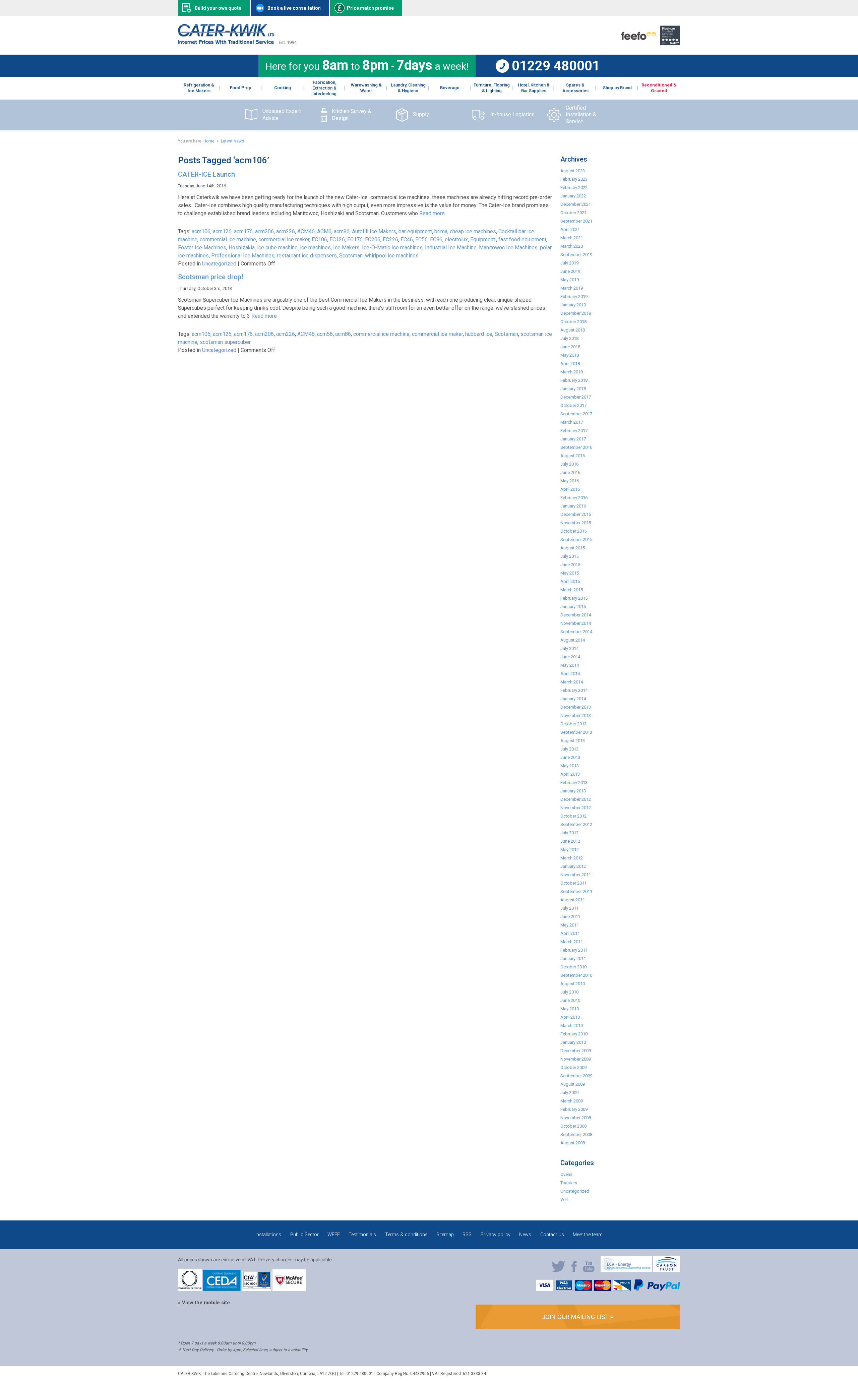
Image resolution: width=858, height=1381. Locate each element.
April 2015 (570, 581)
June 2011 (570, 916)
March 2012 (571, 857)
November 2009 (575, 1059)
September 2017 (576, 413)
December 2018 (575, 313)
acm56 (325, 334)
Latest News (232, 141)
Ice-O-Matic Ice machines (392, 247)
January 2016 (573, 505)
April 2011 (570, 933)
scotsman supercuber (225, 342)
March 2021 (571, 237)
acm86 (342, 231)
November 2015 (575, 522)
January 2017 (573, 438)
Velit (564, 1199)
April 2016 (570, 489)
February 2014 (574, 690)
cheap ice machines (473, 231)
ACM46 (306, 231)
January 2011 (573, 958)
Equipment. (483, 239)
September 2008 (576, 1134)
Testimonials (362, 1235)
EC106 (319, 239)
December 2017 (575, 397)
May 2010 (569, 1008)
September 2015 (576, 539)
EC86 (436, 239)
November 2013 (575, 715)
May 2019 (569, 279)
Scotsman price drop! (210, 277)
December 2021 (575, 204)
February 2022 (574, 187)
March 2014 (571, 681)
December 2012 (575, 799)
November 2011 (575, 874)
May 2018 (569, 355)
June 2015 (570, 564)
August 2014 (572, 640)
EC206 (372, 239)
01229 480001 (556, 66)
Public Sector (304, 1235)
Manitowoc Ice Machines (508, 247)
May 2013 (569, 765)
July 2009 (569, 1092)
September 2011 (576, 891)
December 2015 (575, 514)
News (525, 1235)
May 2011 (569, 924)
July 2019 (569, 262)
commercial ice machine (228, 239)
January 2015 (573, 606)
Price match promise (370, 8)
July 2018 (569, 338)
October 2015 (573, 531)
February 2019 (574, 296)
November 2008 (575, 1117)
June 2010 (570, 1000)
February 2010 (574, 1033)
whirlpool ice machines (392, 255)
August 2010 (572, 983)
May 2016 (569, 480)
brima (440, 231)
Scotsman (351, 255)
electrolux (456, 239)
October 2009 (573, 1067)
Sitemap (445, 1235)
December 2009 (575, 1050)
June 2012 (570, 841)
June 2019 (570, 271)
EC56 (421, 239)
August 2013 (572, 740)
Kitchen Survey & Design (351, 114)
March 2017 (571, 422)
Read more (432, 213)
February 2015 (574, 598)
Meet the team (588, 1235)
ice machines (315, 247)
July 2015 (569, 556)
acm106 (201, 231)
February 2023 (574, 179)
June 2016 (570, 472)
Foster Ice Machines (202, 247)
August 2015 (572, 547)
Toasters (568, 1182)
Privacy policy (495, 1235)
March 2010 (571, 1025)
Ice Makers (346, 247)
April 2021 (570, 229)
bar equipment (415, 231)
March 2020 (571, 246)
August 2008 (572, 1142)
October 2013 (573, 723)
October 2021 (573, 212)
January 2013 (573, 790)
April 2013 (570, 774)
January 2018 (573, 388)
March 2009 (571, 1100)
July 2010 (569, 992)
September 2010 (576, 975)
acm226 (285, 231)
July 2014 (569, 648)
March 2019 (571, 288)
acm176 (243, 231)
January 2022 (573, 195)
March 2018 (571, 371)
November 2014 (575, 623)
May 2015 (569, 573)
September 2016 (576, 447)
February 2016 (574, 497)
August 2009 (572, 1084)
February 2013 (574, 782)
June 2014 (570, 656)
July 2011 (569, 908)
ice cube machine (277, 247)
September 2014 (576, 631)
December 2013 (575, 707)
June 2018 (570, 346)
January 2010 (573, 1042)
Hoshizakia (242, 247)
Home (208, 141)
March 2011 (571, 941)
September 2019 (576, 254)
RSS (467, 1235)
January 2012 (573, 866)
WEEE (333, 1235)
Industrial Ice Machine (451, 247)
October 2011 (573, 883)
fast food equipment (522, 239)
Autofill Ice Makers (374, 231)
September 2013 (576, 732)
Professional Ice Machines (242, 255)
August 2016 (572, 455)
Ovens (566, 1174)
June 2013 (570, 757)
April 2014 (570, 673)
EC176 (355, 239)
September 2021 (576, 221)
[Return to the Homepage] (237, 42)
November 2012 (575, 807)
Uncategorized (219, 263)
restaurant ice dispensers (307, 255)
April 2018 (570, 363)
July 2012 (569, 832)
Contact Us (552, 1235)
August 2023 (572, 170)
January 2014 (573, 698)
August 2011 (572, 899)
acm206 (264, 231)
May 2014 (569, 665)
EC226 (390, 239)
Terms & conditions (406, 1235)
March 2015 (571, 589)
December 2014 (575, 614)
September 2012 (576, 824)
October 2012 (573, 816)
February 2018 (574, 380)
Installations (268, 1235)
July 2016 (569, 464)
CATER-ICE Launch (206, 174)
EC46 (407, 239)
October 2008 (573, 1126)
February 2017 (574, 430)
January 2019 (573, 304)
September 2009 (576, 1075)
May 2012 (569, 849)
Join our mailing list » (577, 1316)
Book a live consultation (294, 8)
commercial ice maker (283, 239)
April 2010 (570, 1017)
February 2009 (574, 1109)
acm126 (222, 231)
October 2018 (573, 321)
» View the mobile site (204, 1303)
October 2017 (573, 405)
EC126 (337, 239)
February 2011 (574, 950)
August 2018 (572, 330)
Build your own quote (218, 8)
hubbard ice (478, 334)
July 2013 (569, 749)
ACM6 (324, 231)
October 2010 (573, 966)
